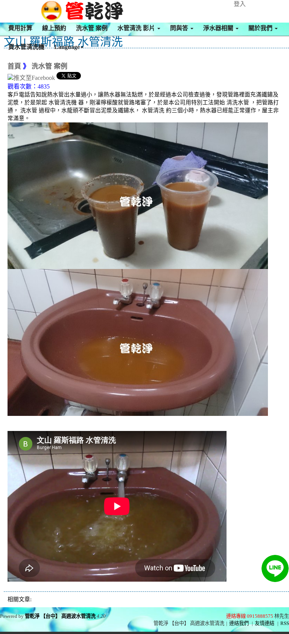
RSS (284, 623)
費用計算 (20, 28)
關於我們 (261, 28)
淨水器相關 (219, 28)
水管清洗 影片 (137, 28)
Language (67, 47)
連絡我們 (239, 623)
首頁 (14, 66)
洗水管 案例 (92, 28)
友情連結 (264, 623)
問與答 (180, 28)
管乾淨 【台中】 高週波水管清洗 (60, 616)
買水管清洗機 (26, 47)
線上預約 (54, 28)
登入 (240, 4)
